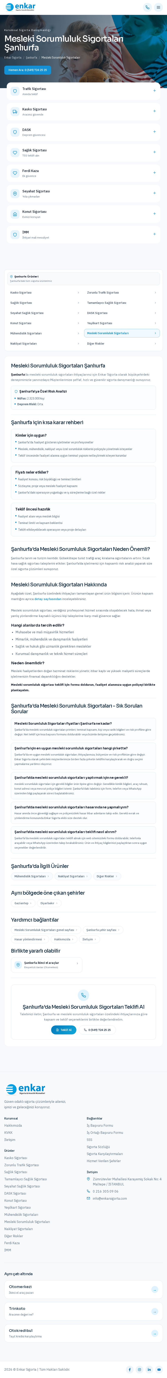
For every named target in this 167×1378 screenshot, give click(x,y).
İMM (7, 1250)
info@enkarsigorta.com (110, 1198)
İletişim (9, 1140)
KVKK (8, 1133)
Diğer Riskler (13, 1236)
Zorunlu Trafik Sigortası (21, 1165)
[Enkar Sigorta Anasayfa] (19, 7)
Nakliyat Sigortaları (18, 1229)
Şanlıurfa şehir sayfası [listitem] (101, 930)
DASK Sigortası (15, 1193)
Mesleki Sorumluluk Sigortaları (27, 1222)
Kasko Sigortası (15, 1158)
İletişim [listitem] (87, 939)
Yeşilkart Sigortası (17, 1207)
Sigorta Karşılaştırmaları (105, 1154)
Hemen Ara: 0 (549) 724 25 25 (28, 70)
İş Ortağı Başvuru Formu (105, 1133)
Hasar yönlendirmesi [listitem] (28, 939)
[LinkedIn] (149, 1370)
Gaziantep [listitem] (21, 903)
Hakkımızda (13, 1125)
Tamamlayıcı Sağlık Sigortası (25, 1179)
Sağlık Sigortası (15, 1172)
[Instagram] (139, 1370)
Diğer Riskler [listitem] (105, 876)
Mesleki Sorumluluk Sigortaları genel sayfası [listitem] (44, 930)
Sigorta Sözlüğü (98, 1147)
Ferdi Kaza (12, 1243)
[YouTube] (159, 1370)
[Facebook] (130, 1370)
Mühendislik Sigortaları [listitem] (30, 876)
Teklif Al (65, 1030)
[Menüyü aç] (158, 7)
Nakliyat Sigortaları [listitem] (71, 876)
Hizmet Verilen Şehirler (104, 1161)
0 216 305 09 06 (106, 1191)
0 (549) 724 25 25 (99, 1030)
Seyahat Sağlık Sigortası (22, 1186)
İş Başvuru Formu (100, 1125)
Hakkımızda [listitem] (62, 939)
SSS (89, 1140)
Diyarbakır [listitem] (47, 903)
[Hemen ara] (147, 7)
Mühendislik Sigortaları (21, 1215)
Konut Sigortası (15, 1200)
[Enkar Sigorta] (24, 1090)
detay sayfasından (48, 599)
